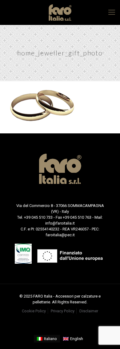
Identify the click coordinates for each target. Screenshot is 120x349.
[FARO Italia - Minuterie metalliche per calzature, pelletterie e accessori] (60, 12)
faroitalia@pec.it (60, 235)
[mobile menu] (111, 12)
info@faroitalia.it (60, 223)
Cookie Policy (34, 311)
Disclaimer (88, 311)
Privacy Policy (62, 311)
